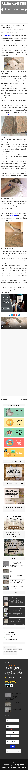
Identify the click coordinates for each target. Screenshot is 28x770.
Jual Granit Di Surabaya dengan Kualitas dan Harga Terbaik (15, 609)
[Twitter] (8, 682)
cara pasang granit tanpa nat (15, 29)
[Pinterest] (15, 682)
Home (15, 624)
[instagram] (16, 21)
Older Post (23, 399)
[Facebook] (6, 682)
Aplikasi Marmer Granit (9, 647)
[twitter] (11, 21)
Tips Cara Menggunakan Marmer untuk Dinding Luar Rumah (15, 614)
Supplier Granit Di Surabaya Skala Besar (16, 620)
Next (23, 624)
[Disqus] (14, 345)
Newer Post (4, 399)
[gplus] (14, 21)
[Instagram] (13, 682)
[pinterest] (19, 21)
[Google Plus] (11, 682)
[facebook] (9, 21)
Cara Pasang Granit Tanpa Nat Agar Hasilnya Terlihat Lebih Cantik (13, 326)
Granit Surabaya (17, 31)
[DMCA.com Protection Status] (9, 685)
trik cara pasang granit (14, 32)
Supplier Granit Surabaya (12, 639)
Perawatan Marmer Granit (12, 637)
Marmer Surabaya (10, 634)
